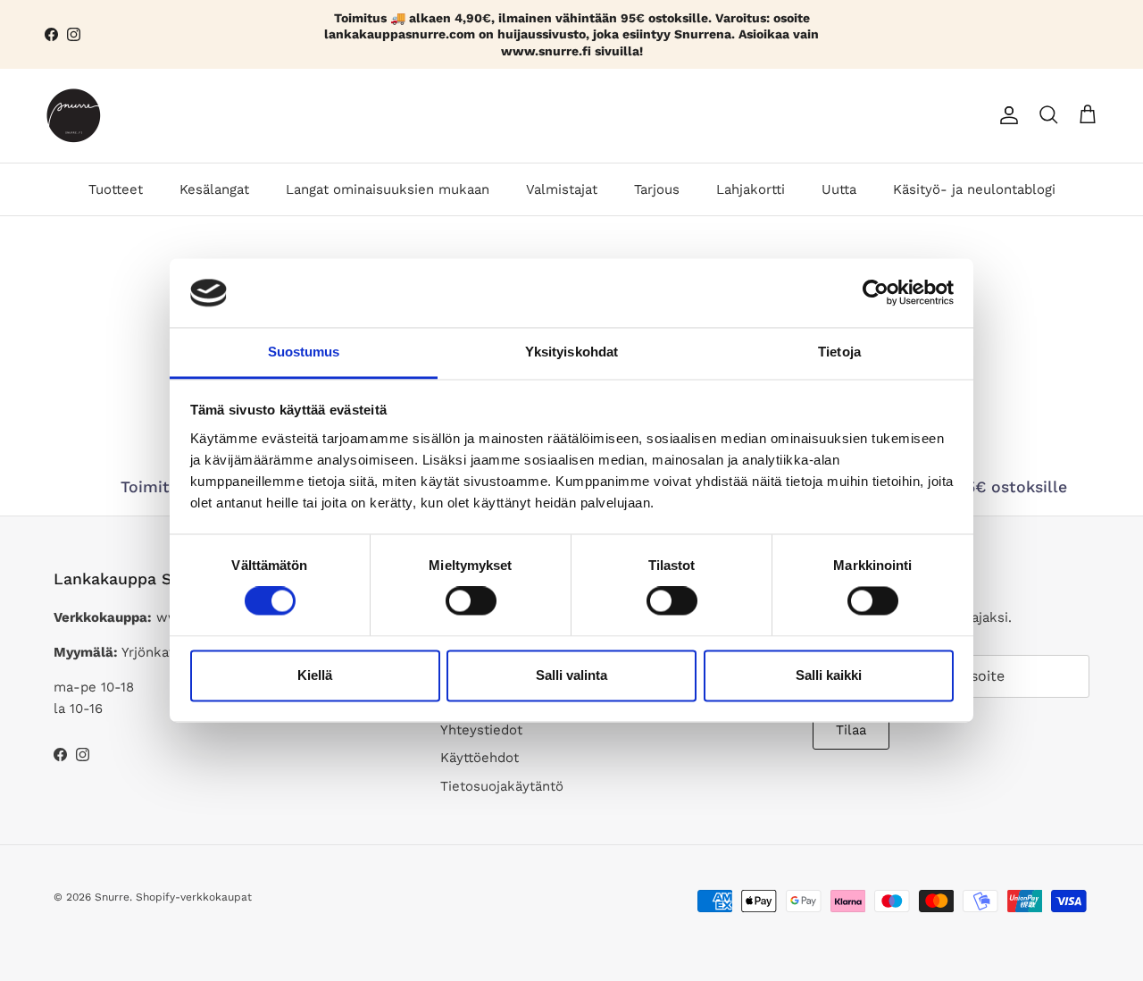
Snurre (112, 897)
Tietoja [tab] (839, 351)
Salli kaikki (829, 675)
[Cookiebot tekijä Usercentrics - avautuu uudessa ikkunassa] (875, 293)
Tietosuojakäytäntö (501, 786)
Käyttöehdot (479, 758)
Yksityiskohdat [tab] (571, 351)
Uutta (839, 189)
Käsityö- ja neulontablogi (974, 189)
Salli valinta (571, 675)
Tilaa (851, 730)
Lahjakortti (750, 189)
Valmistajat (561, 189)
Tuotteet (115, 189)
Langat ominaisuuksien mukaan (387, 189)
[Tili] (1005, 115)
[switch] (471, 601)
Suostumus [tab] (304, 351)
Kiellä (314, 675)
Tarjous (657, 189)
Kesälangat (214, 189)
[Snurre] (74, 116)
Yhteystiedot (481, 730)
